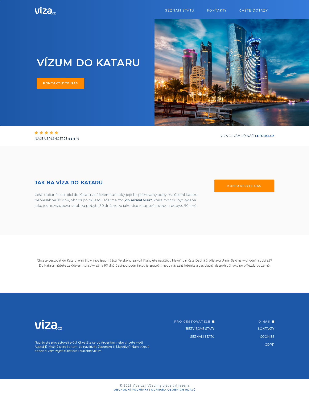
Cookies (267, 337)
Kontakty (217, 10)
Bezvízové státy (200, 329)
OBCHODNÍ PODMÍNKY (131, 389)
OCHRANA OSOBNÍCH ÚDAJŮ (173, 389)
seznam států (179, 10)
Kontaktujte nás (60, 83)
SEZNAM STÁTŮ (202, 337)
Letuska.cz (264, 136)
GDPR (269, 344)
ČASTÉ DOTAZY (253, 10)
